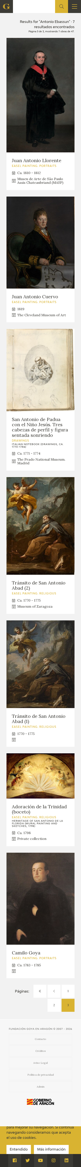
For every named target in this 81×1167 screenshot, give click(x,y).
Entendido (19, 1149)
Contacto (40, 1039)
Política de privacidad (40, 1074)
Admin (40, 1086)
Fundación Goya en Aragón (30, 1029)
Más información (51, 1149)
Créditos (40, 1050)
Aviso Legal (40, 1062)
